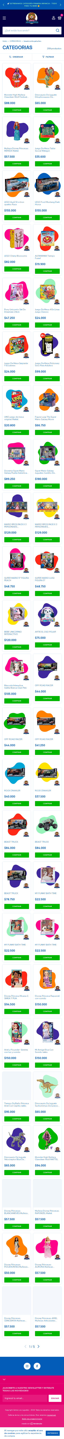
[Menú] (5, 18)
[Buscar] (57, 30)
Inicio (5, 41)
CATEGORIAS (15, 41)
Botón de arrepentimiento (32, 1419)
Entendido (52, 1433)
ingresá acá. (51, 1415)
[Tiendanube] (32, 1424)
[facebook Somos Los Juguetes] (37, 1366)
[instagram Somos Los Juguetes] (27, 1366)
